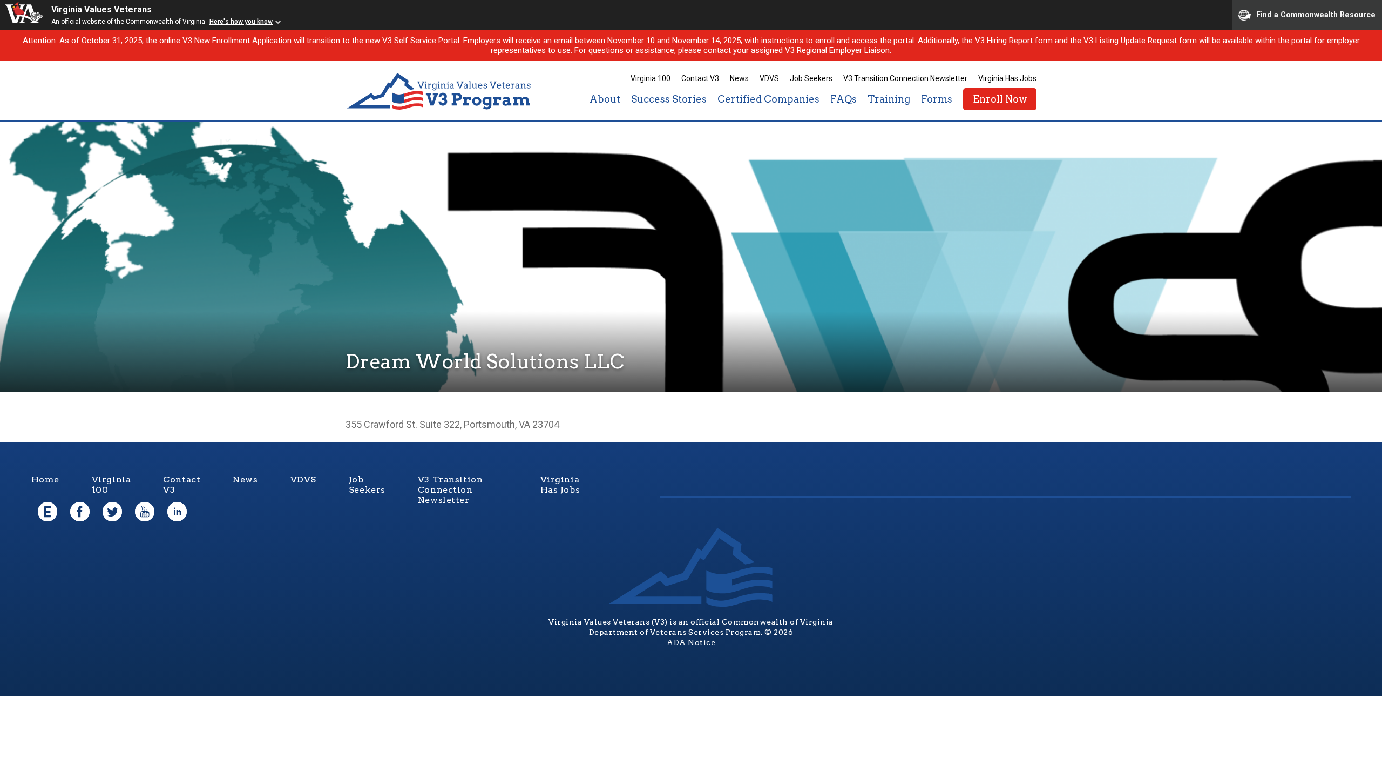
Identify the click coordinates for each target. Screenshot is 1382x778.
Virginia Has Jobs (1007, 78)
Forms (936, 99)
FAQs (843, 99)
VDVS (769, 78)
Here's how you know (241, 21)
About (605, 99)
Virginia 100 (650, 78)
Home (45, 479)
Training (889, 99)
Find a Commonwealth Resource (1316, 14)
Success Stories (669, 99)
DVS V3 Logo (440, 91)
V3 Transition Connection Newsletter (905, 78)
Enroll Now (1000, 99)
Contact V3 (700, 78)
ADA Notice (691, 642)
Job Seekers (811, 78)
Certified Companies (768, 99)
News (739, 78)
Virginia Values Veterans (101, 9)
